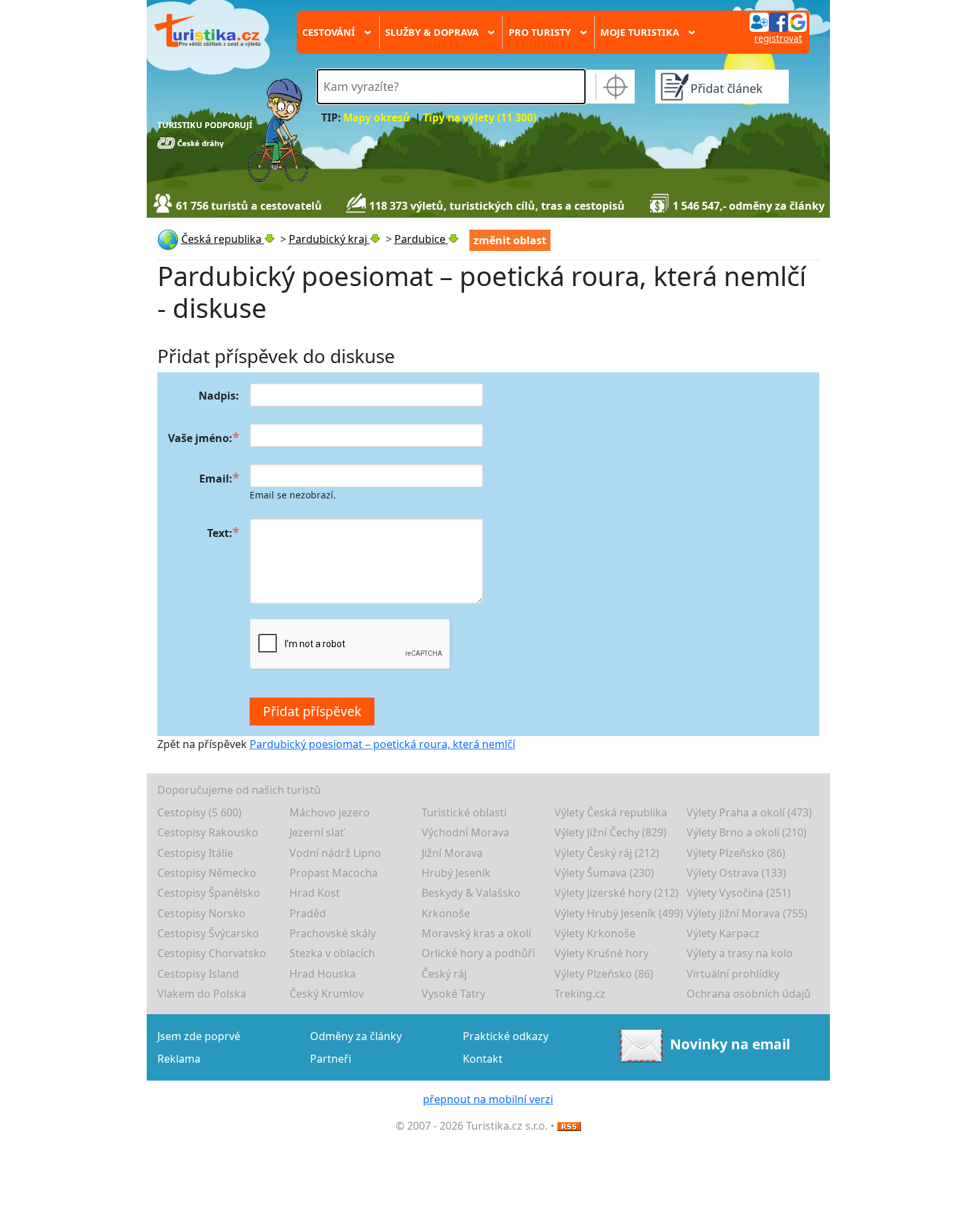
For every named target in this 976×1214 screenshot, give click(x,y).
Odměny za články (356, 1036)
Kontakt (483, 1058)
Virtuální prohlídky (733, 973)
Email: (215, 478)
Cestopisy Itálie (195, 853)
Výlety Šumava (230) (604, 873)
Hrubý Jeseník (456, 873)
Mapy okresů (376, 118)
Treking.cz (580, 993)
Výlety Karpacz (723, 933)
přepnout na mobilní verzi (488, 1099)
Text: (219, 533)
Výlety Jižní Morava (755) (747, 913)
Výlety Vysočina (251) (739, 892)
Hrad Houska (322, 973)
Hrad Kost (314, 892)
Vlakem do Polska (201, 993)
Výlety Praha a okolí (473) (749, 812)
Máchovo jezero (329, 812)
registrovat (778, 38)
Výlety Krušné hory (601, 953)
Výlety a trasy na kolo (740, 953)
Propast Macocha (333, 873)
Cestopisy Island (198, 973)
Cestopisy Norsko (201, 913)
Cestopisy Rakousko (207, 832)
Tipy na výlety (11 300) (479, 118)
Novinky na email (729, 1044)
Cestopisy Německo (206, 873)
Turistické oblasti (464, 812)
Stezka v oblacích (332, 953)
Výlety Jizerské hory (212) (616, 892)
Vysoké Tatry (453, 993)
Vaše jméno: (200, 438)
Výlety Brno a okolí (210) (747, 832)
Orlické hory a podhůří (478, 953)
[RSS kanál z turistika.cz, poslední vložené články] (569, 1125)
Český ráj (444, 973)
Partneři (330, 1058)
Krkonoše (446, 913)
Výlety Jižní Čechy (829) (610, 832)
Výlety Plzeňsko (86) (736, 853)
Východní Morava (465, 832)
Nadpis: (219, 395)
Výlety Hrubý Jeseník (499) (618, 913)
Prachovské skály (332, 933)
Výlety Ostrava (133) (736, 873)
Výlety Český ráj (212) (606, 853)
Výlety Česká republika (610, 812)
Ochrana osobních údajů (749, 993)
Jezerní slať (316, 832)
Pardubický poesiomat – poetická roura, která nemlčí (382, 744)
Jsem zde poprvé (198, 1036)
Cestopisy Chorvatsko (211, 953)
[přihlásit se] (778, 21)
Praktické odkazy (505, 1036)
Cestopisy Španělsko (208, 892)
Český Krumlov (326, 993)
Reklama (179, 1058)
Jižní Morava (452, 853)
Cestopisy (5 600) (199, 812)
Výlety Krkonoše (594, 933)
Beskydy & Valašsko (471, 892)
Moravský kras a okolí (476, 933)
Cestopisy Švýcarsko (208, 933)
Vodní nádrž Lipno (335, 853)
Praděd (307, 913)
